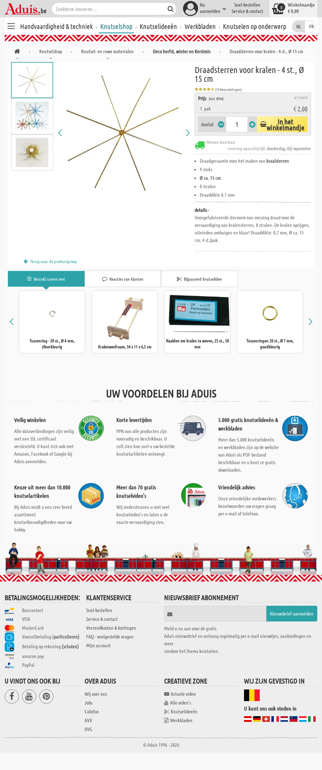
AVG (88, 729)
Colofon (92, 711)
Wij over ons (96, 694)
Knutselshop (116, 26)
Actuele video (183, 694)
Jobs (88, 702)
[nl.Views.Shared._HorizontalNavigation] (17, 52)
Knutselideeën (158, 26)
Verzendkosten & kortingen (111, 628)
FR (311, 26)
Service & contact (247, 11)
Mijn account (98, 645)
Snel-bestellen (247, 5)
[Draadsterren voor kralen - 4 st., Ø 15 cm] (124, 133)
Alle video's (180, 702)
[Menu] (11, 25)
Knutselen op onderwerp (254, 26)
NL (298, 26)
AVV (88, 720)
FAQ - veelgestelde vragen (110, 636)
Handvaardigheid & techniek (56, 26)
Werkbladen (200, 26)
